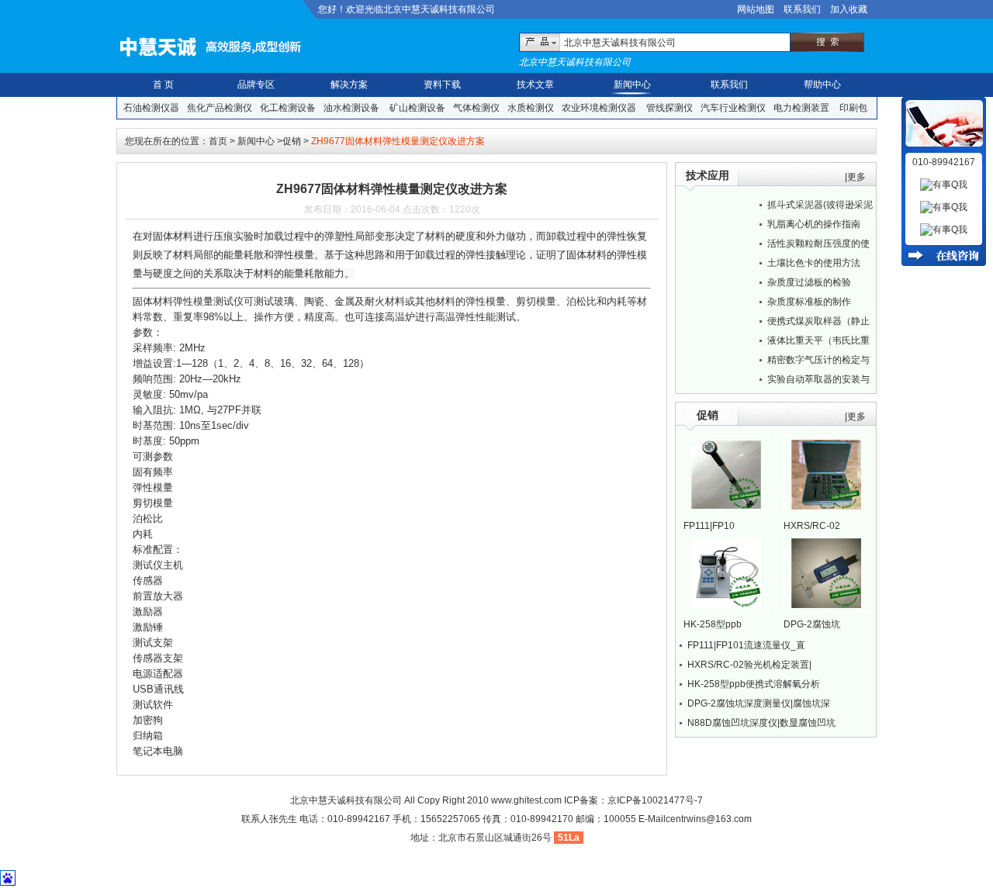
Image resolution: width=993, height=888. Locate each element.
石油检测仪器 (151, 107)
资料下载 (442, 84)
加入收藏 (848, 9)
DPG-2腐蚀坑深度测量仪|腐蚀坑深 (758, 703)
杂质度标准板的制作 (809, 301)
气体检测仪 (476, 107)
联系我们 (802, 9)
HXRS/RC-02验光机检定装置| (749, 664)
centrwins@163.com (709, 819)
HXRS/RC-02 (812, 525)
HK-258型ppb (712, 624)
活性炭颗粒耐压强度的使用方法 (818, 246)
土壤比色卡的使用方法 (813, 262)
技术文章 (535, 84)
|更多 (855, 176)
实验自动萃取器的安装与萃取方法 (818, 381)
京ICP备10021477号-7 (655, 800)
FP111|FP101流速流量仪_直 (746, 645)
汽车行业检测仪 (733, 107)
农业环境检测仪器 (599, 107)
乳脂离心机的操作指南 (813, 224)
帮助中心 (822, 84)
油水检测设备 (351, 107)
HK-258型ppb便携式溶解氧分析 (753, 684)
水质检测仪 (530, 107)
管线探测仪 (669, 107)
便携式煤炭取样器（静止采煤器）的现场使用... (818, 323)
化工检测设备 (288, 107)
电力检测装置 (801, 107)
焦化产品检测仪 (219, 107)
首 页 (163, 84)
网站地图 (755, 9)
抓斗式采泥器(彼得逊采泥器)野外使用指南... (820, 207)
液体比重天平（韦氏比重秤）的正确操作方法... (818, 343)
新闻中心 (632, 84)
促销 (291, 141)
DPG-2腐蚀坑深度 (812, 625)
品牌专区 (256, 84)
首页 (218, 141)
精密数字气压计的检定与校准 (818, 362)
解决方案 (349, 84)
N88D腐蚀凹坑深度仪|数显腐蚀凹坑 (761, 722)
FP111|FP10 (709, 525)
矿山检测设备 (417, 107)
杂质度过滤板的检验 (809, 282)
